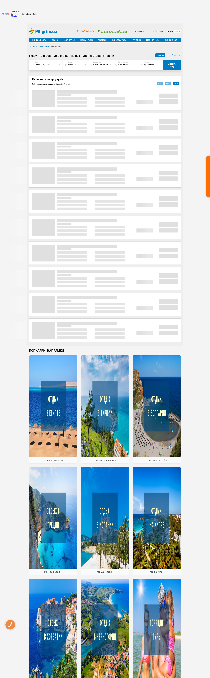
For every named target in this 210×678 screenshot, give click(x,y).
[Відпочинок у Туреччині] (105, 406)
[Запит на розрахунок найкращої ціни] (208, 176)
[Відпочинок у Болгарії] (157, 406)
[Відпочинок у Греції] (53, 518)
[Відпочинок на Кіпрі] (157, 518)
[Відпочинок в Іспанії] (105, 518)
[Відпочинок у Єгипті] (53, 406)
